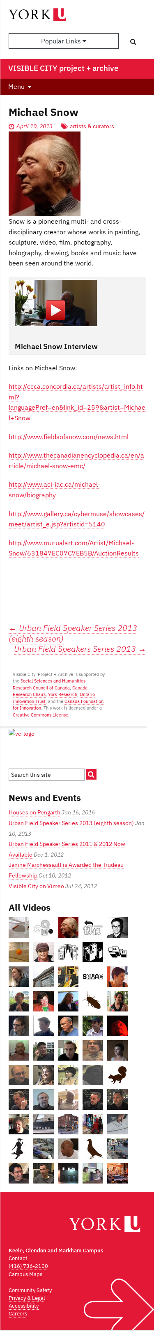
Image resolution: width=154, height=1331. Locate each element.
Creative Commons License (40, 715)
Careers (18, 1313)
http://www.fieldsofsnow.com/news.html (69, 437)
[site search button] (91, 774)
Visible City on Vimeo (36, 886)
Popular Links (62, 41)
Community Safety (30, 1290)
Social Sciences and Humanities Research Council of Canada (49, 684)
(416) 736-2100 (28, 1266)
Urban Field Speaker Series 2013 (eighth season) (73, 633)
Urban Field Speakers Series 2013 (80, 649)
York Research (62, 694)
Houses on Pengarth (34, 812)
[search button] (133, 41)
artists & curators (92, 126)
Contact (18, 1258)
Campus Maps (25, 1274)
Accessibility (24, 1305)
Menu (16, 86)
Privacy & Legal (27, 1298)
